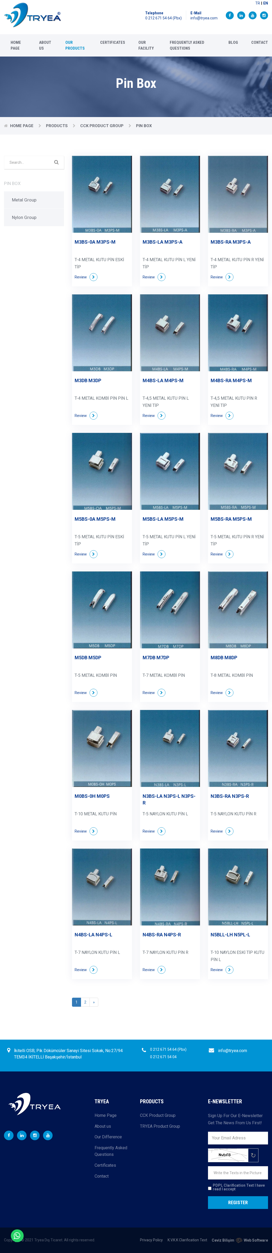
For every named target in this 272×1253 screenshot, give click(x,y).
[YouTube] (253, 15)
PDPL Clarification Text (233, 1185)
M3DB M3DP (88, 380)
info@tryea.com (204, 18)
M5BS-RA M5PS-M (231, 519)
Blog (233, 42)
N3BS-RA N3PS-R (230, 796)
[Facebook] (230, 15)
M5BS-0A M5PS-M (95, 519)
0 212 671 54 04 (163, 1057)
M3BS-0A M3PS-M (95, 242)
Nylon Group (24, 217)
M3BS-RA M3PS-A (231, 242)
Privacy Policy (151, 1240)
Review (81, 277)
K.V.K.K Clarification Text (187, 1240)
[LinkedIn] (241, 15)
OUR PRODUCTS (75, 45)
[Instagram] (264, 15)
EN (265, 3)
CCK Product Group (102, 125)
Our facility (146, 45)
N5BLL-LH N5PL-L (230, 934)
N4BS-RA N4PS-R (162, 934)
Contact (259, 42)
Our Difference (108, 1136)
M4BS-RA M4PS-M (231, 380)
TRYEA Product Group (160, 1126)
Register (238, 1202)
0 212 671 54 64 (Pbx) (163, 18)
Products (57, 125)
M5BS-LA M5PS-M (163, 519)
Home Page (16, 45)
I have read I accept (239, 1187)
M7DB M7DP (156, 657)
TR (257, 3)
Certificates (112, 42)
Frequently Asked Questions (187, 45)
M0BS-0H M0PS (92, 796)
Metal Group (24, 200)
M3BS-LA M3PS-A (162, 242)
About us (45, 45)
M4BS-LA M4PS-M (163, 380)
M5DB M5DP (88, 657)
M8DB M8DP (224, 657)
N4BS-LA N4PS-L (93, 934)
